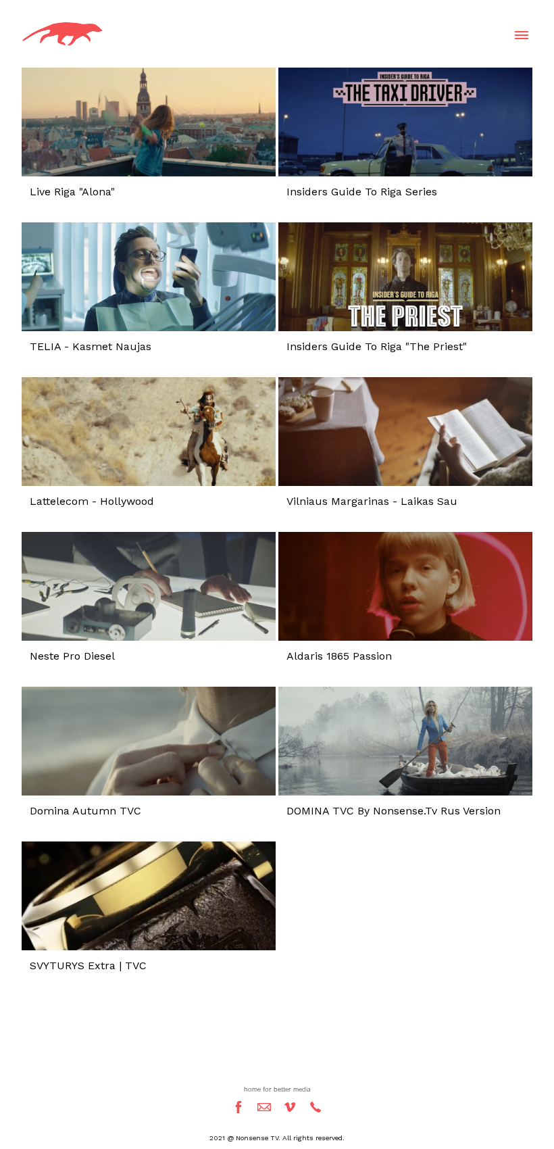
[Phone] (315, 1107)
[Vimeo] (290, 1107)
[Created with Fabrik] (5, 1081)
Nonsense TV (277, 1064)
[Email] (264, 1107)
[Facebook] (238, 1107)
